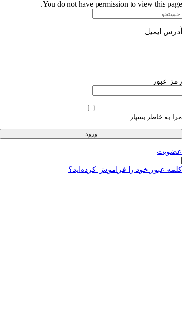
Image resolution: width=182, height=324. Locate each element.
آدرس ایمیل (163, 31)
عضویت (169, 151)
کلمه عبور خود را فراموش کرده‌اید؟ (125, 169)
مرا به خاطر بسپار (156, 116)
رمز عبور (167, 81)
